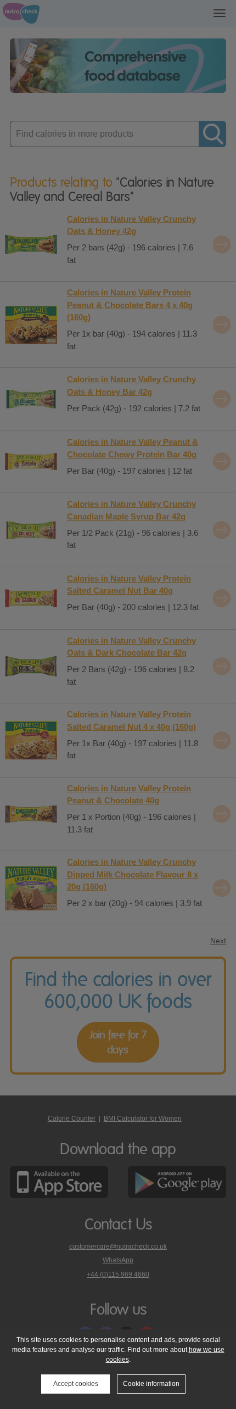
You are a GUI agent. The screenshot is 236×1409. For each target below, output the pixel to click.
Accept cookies (75, 1384)
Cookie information (151, 1384)
